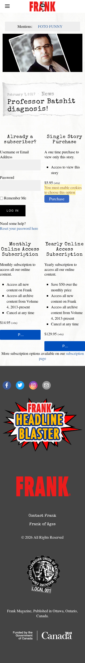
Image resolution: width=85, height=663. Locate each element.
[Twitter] (20, 385)
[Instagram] (33, 385)
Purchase (56, 198)
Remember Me (14, 197)
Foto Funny (50, 26)
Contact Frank (42, 516)
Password (7, 177)
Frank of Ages (42, 524)
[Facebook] (7, 385)
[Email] (46, 385)
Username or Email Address (14, 154)
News (47, 94)
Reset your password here (19, 228)
